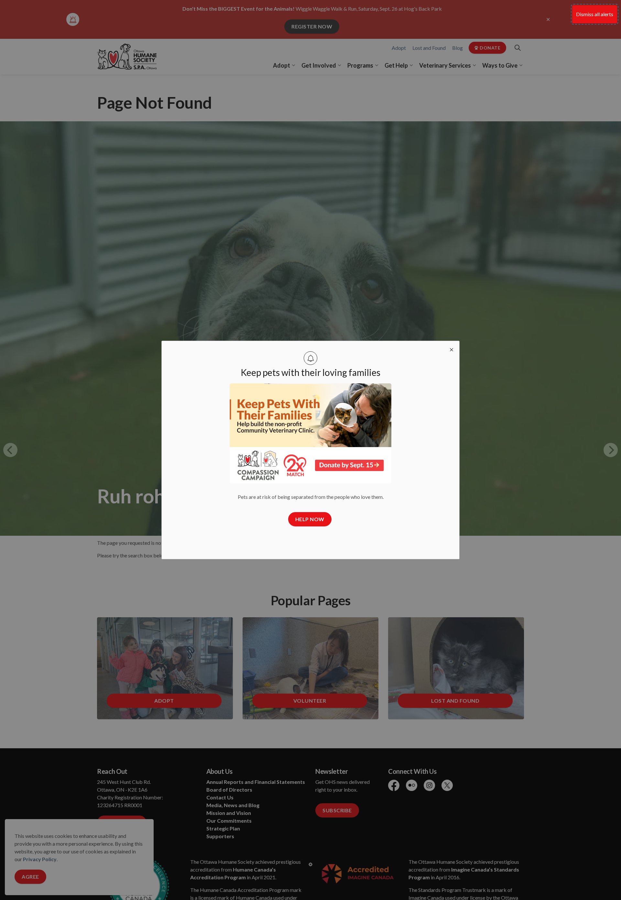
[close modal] (451, 349)
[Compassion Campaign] (310, 433)
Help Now (309, 519)
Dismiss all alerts (594, 14)
